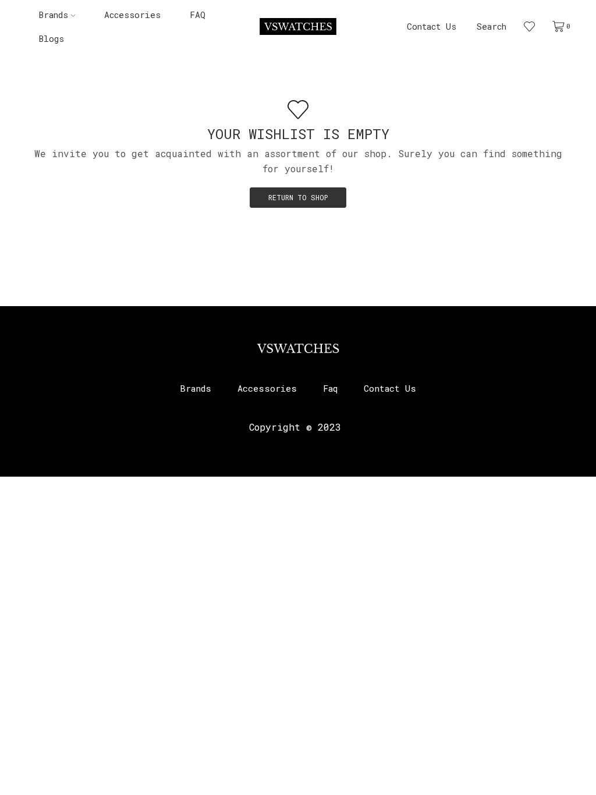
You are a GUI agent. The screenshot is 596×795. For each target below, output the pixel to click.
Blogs (51, 38)
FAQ (197, 14)
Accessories (132, 14)
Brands (53, 14)
